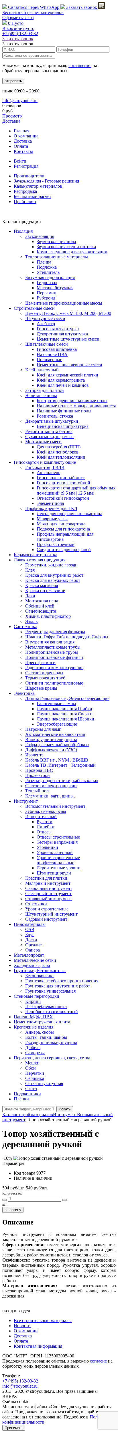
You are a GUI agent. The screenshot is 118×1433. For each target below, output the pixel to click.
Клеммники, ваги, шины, (50, 796)
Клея (30, 570)
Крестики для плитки (46, 878)
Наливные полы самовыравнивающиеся (76, 405)
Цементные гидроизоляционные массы (63, 303)
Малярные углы (52, 518)
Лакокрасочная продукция (39, 559)
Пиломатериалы (30, 924)
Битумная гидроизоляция (50, 277)
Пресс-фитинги (40, 662)
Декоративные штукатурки (51, 421)
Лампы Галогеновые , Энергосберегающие (67, 698)
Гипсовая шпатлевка (57, 349)
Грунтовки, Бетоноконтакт (40, 970)
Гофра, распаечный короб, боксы (57, 744)
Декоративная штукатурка (62, 333)
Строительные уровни (58, 867)
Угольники (47, 847)
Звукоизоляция (39, 236)
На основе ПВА (52, 354)
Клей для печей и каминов (63, 385)
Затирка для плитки (44, 390)
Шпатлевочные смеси (46, 344)
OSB (29, 929)
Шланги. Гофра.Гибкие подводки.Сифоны (66, 636)
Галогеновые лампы (56, 703)
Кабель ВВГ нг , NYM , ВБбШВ (56, 760)
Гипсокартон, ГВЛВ (44, 467)
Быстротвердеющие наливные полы (72, 400)
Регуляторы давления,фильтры (55, 631)
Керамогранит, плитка (35, 554)
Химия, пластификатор (48, 616)
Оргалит (33, 944)
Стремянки (36, 903)
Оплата (21, 146)
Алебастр (46, 323)
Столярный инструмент (48, 898)
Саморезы (35, 1052)
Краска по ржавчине (45, 590)
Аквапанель (48, 472)
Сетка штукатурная (44, 1083)
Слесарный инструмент (48, 893)
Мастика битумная (55, 287)
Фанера (32, 950)
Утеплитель (48, 272)
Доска (31, 939)
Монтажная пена (41, 600)
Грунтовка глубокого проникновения (61, 980)
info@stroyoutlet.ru (20, 100)
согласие (98, 1361)
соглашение (79, 65)
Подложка (47, 267)
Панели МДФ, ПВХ (33, 1016)
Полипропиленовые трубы (51, 652)
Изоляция (23, 231)
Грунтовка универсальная (50, 991)
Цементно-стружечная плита (42, 1021)
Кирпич (33, 1001)
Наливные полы (41, 395)
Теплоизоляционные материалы (56, 256)
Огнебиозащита (40, 611)
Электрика (24, 693)
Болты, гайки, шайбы (46, 1037)
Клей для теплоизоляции (61, 457)
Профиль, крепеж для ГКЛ (51, 508)
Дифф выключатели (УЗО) (51, 749)
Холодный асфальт (32, 965)
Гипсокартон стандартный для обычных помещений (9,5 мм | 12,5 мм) (76, 490)
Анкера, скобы (39, 1032)
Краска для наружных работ (52, 580)
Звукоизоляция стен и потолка (66, 246)
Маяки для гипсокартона (61, 523)
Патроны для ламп (43, 729)
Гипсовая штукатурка (58, 328)
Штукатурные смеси (45, 318)
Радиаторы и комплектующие (54, 667)
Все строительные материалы (43, 1320)
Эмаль (31, 621)
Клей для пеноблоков (57, 452)
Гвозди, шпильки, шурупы (51, 1042)
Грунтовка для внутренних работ (57, 985)
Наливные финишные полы (64, 410)
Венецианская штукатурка (62, 426)
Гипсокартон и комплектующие (45, 462)
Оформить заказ (18, 17)
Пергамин (46, 292)
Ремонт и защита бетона (48, 431)
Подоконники (27, 1093)
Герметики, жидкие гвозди (51, 564)
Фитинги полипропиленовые (54, 683)
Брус (29, 934)
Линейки (45, 826)
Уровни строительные (46, 908)
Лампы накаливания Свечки (65, 713)
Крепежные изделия (33, 1027)
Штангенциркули (54, 873)
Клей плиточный (42, 369)
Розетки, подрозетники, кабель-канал (61, 780)
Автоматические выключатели (55, 734)
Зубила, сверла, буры (45, 811)
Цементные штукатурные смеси (68, 339)
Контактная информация (38, 1346)
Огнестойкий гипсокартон (63, 498)
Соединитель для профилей (64, 549)
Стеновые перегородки (36, 996)
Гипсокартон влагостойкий (63, 482)
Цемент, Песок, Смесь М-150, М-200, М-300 (68, 313)
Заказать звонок (81, 7)
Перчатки (34, 1073)
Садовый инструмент (46, 919)
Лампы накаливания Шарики (65, 719)
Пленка (44, 262)
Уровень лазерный (55, 852)
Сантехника (25, 626)
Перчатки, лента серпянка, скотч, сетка (52, 1057)
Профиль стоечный (55, 544)
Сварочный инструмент (48, 888)
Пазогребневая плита (46, 1006)
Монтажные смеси (43, 441)
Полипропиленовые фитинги (54, 657)
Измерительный (41, 816)
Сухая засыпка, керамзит (49, 436)
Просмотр (12, 116)
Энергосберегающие (57, 724)
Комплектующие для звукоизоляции (72, 251)
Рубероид (46, 297)
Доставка (11, 121)
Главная (21, 130)
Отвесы (44, 831)
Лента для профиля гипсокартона (69, 513)
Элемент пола (50, 503)
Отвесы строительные (58, 837)
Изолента (34, 754)
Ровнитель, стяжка (55, 416)
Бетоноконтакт (39, 975)
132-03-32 (20, 33)
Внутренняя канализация (49, 641)
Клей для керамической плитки (67, 375)
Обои (30, 1068)
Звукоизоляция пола (56, 241)
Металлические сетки (35, 960)
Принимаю (14, 1428)
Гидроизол (47, 282)
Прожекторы (37, 775)
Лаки (30, 595)
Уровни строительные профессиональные (58, 860)
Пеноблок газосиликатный (51, 1011)
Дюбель (32, 1047)
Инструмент (26, 801)
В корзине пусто (18, 28)
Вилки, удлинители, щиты (51, 739)
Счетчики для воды (44, 672)
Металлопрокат (29, 955)
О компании (26, 135)
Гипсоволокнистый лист (61, 477)
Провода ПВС (39, 770)
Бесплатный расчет (33, 12)
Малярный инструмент (47, 883)
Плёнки (21, 1098)
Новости (22, 1325)
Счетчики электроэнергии (51, 785)
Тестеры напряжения (57, 842)
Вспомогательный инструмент (55, 806)
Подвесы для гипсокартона (63, 529)
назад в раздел (16, 1310)
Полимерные (49, 359)
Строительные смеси (34, 308)
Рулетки (44, 821)
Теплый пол (37, 790)
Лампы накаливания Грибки (64, 708)
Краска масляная (41, 585)
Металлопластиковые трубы (52, 647)
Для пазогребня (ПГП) (58, 446)
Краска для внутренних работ (54, 575)
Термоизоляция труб (45, 677)
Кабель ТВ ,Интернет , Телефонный (60, 765)
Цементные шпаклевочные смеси (69, 364)
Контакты (23, 151)
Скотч (31, 1088)
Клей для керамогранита (61, 380)
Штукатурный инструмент (51, 914)
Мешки (32, 1062)
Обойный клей (39, 606)
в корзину (13, 1210)
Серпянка (34, 1078)
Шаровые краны (41, 688)
